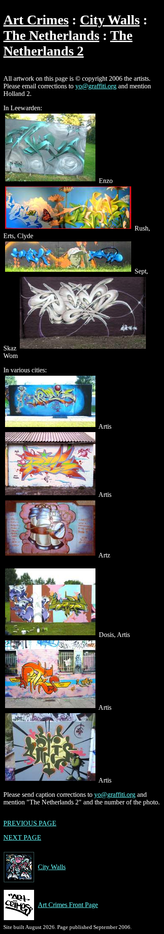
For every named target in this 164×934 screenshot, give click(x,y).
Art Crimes (36, 19)
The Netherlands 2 (67, 43)
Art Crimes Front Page (68, 904)
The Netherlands (51, 35)
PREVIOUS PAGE (29, 823)
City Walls (110, 19)
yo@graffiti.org (95, 86)
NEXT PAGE (22, 837)
